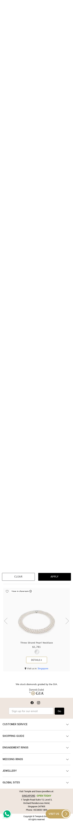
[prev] (6, 621)
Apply (55, 577)
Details (36, 660)
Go (59, 711)
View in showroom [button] (20, 591)
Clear (18, 577)
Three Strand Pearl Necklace (36, 642)
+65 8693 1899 (40, 809)
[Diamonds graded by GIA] (36, 692)
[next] (66, 621)
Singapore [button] (43, 668)
